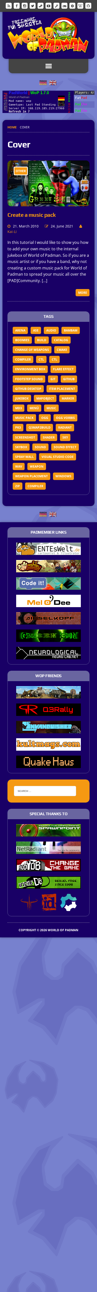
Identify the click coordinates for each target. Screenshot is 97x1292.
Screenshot (25, 437)
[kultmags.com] (48, 747)
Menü (34, 408)
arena (20, 330)
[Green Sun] (48, 638)
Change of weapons (32, 350)
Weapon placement (31, 476)
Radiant (65, 427)
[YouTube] (48, 5)
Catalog (61, 340)
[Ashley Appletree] (48, 569)
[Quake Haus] (48, 764)
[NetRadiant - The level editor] (48, 850)
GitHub (69, 379)
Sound (40, 447)
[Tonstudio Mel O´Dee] (48, 604)
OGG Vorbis (65, 418)
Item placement (62, 389)
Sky (65, 437)
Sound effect (65, 447)
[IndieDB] (64, 5)
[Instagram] (24, 5)
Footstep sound (29, 379)
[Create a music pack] (48, 203)
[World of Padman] (48, 35)
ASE (36, 330)
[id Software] (49, 907)
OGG (44, 418)
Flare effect (63, 369)
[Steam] (40, 5)
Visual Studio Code (58, 457)
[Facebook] (16, 5)
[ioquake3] (29, 907)
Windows (63, 476)
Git (52, 379)
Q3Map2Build (39, 427)
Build (41, 340)
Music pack (24, 418)
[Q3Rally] (48, 712)
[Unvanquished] (48, 730)
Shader (49, 437)
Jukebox (22, 398)
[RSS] (8, 5)
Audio (51, 330)
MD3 (18, 408)
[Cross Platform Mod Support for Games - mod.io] (68, 907)
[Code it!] (48, 586)
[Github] (88, 5)
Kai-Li (12, 231)
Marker (68, 398)
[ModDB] (56, 5)
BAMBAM (70, 330)
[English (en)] (52, 82)
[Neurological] (48, 656)
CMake (62, 350)
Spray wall (24, 457)
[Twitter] (32, 5)
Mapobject (45, 398)
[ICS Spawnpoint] (48, 833)
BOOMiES (22, 340)
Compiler (23, 359)
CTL (41, 359)
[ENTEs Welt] (48, 551)
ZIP (17, 486)
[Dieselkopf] (48, 621)
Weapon (37, 466)
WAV (18, 466)
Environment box (30, 369)
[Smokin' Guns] (48, 695)
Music (51, 408)
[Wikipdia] (80, 5)
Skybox (21, 447)
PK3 (18, 427)
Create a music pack (31, 215)
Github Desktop (28, 389)
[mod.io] (72, 5)
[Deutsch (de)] (43, 82)
